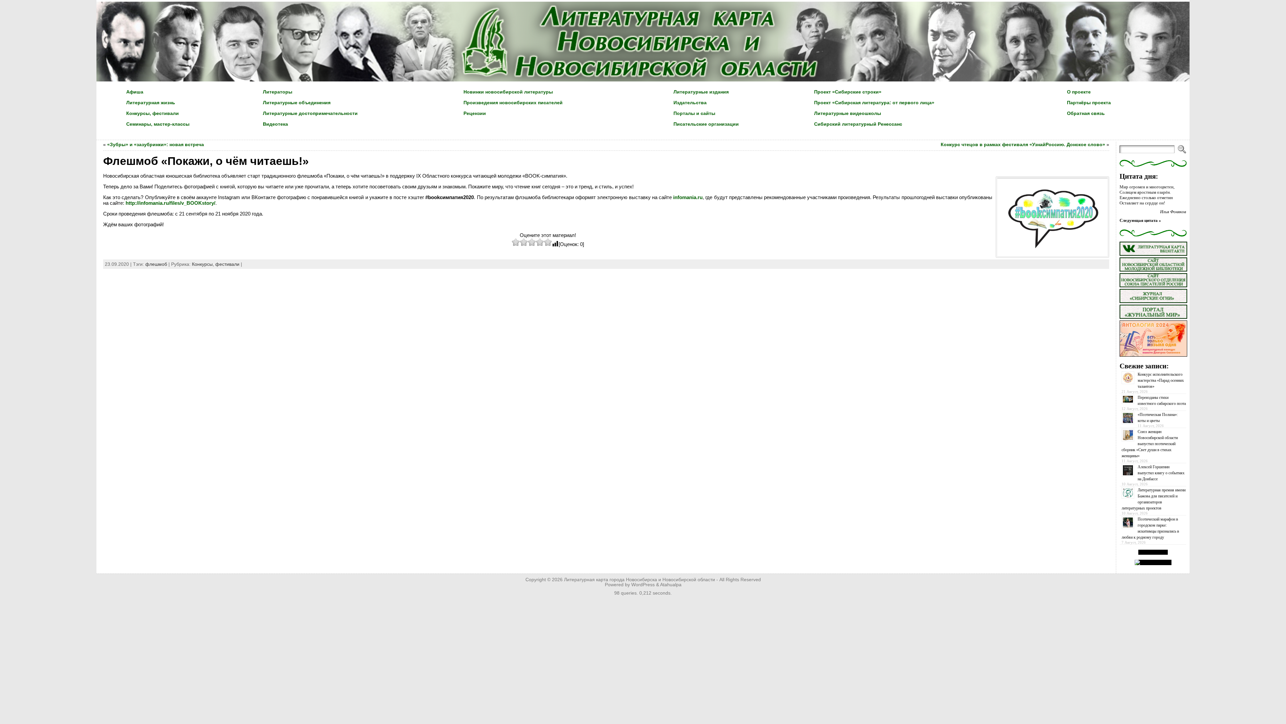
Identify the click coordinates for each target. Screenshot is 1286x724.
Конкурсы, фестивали (152, 113)
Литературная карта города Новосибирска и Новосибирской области (639, 579)
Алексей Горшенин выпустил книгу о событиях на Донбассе (1161, 473)
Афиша (134, 92)
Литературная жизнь (150, 102)
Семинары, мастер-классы (158, 124)
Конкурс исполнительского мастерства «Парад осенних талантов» (1161, 380)
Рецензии (474, 113)
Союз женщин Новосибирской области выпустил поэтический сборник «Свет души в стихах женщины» (1150, 443)
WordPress (643, 584)
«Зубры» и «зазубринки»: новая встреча (155, 144)
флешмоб (156, 264)
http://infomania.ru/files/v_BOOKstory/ (170, 203)
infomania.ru (688, 197)
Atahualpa (671, 584)
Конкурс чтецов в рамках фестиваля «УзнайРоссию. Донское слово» (1023, 144)
